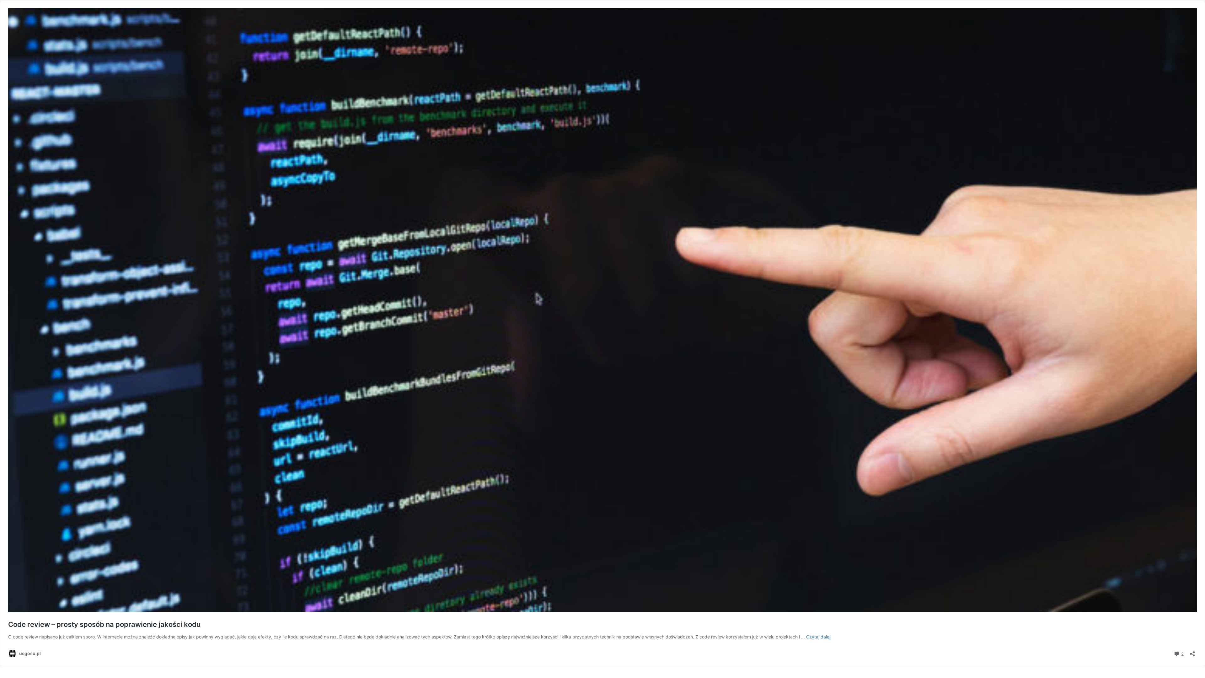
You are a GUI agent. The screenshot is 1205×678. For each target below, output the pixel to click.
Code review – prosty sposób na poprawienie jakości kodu (104, 624)
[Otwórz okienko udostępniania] (1192, 652)
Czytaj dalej (818, 636)
